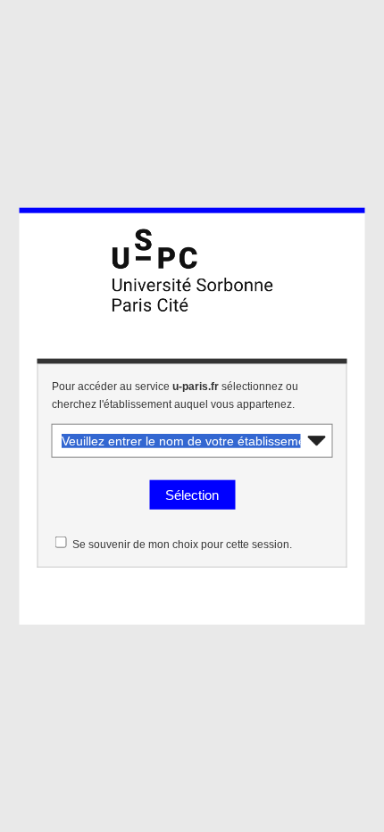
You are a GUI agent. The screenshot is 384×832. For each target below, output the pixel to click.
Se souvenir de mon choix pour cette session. (182, 543)
